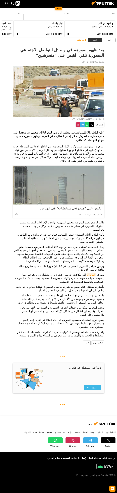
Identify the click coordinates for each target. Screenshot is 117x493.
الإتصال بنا (82, 458)
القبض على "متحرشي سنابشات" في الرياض (71, 208)
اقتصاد (85, 432)
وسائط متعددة (38, 432)
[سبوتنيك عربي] (103, 6)
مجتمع (49, 432)
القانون (91, 274)
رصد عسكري (60, 432)
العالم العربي (98, 343)
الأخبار (87, 343)
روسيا (92, 432)
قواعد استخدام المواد (97, 458)
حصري (77, 432)
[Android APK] (105, 466)
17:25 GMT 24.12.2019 (93, 62)
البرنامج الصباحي (55, 26)
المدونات (27, 432)
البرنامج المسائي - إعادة (102, 26)
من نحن (111, 458)
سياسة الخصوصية (69, 458)
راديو (69, 432)
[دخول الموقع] (12, 3)
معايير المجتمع (53, 458)
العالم (100, 432)
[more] (16, 214)
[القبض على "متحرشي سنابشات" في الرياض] (58, 185)
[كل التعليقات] (112, 489)
